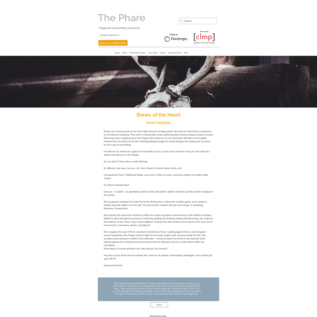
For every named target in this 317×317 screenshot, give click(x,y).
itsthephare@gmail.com (109, 35)
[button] (117, 53)
